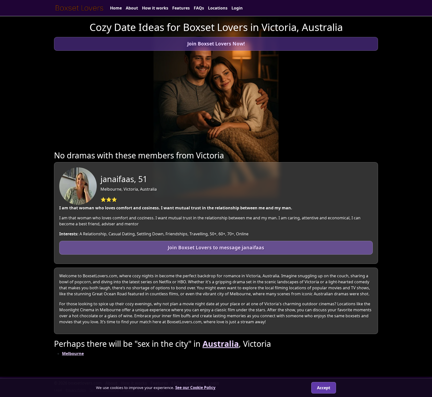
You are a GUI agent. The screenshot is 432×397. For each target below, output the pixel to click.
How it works (155, 8)
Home (116, 8)
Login (237, 8)
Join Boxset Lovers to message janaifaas (216, 247)
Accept (323, 388)
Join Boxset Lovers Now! (216, 43)
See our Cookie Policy (195, 387)
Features (181, 8)
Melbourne (73, 353)
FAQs (199, 8)
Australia (220, 343)
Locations (218, 8)
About (132, 8)
